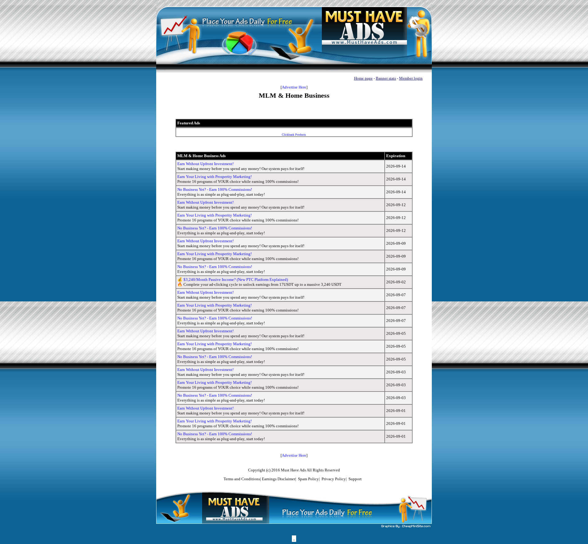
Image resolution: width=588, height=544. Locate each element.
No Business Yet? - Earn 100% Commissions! (214, 189)
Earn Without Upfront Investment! (205, 163)
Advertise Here (294, 87)
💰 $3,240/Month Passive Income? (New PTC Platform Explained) (232, 279)
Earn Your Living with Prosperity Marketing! (214, 176)
